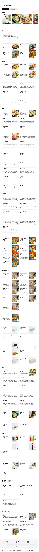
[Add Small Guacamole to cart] (35, 332)
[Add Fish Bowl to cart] (35, 397)
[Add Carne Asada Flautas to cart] (35, 76)
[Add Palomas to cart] (17, 475)
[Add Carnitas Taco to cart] (17, 131)
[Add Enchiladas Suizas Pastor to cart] (35, 293)
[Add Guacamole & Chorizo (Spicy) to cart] (17, 339)
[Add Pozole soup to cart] (20, 22)
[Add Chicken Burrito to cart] (17, 158)
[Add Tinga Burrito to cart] (17, 165)
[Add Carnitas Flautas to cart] (17, 76)
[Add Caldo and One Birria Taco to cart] (35, 49)
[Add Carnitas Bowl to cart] (35, 382)
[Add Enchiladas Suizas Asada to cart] (35, 285)
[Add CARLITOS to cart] (17, 505)
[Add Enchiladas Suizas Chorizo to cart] (17, 293)
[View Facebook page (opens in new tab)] (2, 550)
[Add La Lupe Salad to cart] (17, 37)
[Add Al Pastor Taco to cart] (17, 146)
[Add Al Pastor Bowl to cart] (35, 390)
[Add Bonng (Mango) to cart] (17, 456)
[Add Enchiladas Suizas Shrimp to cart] (17, 308)
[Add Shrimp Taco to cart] (35, 138)
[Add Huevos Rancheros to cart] (17, 518)
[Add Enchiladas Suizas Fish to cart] (35, 300)
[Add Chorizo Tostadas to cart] (17, 216)
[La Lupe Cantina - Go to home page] (3, 2)
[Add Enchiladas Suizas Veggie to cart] (17, 300)
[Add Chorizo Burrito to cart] (17, 181)
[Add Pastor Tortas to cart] (17, 96)
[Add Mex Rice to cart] (35, 347)
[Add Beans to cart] (17, 347)
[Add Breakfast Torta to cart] (35, 534)
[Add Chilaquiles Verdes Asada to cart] (35, 250)
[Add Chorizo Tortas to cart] (35, 103)
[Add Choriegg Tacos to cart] (17, 534)
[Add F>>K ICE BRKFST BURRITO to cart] (17, 490)
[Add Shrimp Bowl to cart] (17, 405)
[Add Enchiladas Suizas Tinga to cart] (35, 278)
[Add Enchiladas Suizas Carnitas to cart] (17, 285)
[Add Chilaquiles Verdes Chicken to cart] (35, 243)
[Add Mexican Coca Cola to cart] (35, 448)
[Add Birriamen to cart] (35, 417)
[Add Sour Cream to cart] (17, 332)
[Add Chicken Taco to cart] (17, 115)
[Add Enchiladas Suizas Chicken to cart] (17, 278)
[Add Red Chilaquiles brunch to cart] (17, 526)
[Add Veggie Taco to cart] (35, 115)
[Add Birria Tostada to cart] (17, 231)
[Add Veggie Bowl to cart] (35, 374)
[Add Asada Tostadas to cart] (35, 208)
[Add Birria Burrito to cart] (35, 188)
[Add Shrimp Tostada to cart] (35, 223)
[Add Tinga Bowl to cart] (17, 382)
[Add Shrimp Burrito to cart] (17, 188)
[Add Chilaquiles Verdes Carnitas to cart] (17, 250)
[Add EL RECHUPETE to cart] (35, 497)
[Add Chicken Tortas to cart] (17, 88)
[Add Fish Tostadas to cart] (17, 223)
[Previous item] (33, 12)
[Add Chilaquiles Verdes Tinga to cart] (17, 243)
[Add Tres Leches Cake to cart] (35, 429)
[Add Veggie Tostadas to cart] (35, 200)
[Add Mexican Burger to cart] (17, 320)
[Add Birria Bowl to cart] (35, 405)
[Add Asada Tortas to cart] (17, 103)
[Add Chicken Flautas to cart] (17, 69)
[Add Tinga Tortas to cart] (35, 88)
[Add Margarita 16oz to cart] (10, 22)
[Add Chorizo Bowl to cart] (17, 397)
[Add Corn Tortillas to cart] (17, 362)
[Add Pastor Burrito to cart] (35, 173)
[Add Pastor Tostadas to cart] (35, 216)
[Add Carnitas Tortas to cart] (35, 96)
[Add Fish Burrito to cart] (35, 181)
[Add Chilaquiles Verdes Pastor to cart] (35, 258)
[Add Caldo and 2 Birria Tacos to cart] (17, 57)
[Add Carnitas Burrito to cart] (35, 165)
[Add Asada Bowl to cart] (17, 390)
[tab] (6, 9)
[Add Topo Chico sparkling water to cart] (17, 448)
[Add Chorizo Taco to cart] (35, 131)
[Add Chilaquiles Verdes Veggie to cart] (17, 266)
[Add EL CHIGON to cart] (17, 497)
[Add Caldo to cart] (17, 49)
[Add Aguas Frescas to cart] (17, 441)
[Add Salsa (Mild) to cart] (35, 355)
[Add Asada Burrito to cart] (17, 173)
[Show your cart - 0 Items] (36, 2)
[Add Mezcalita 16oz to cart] (35, 468)
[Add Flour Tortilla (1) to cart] (35, 362)
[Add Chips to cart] (17, 355)
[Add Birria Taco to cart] (35, 146)
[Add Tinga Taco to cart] (35, 123)
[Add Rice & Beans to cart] (35, 339)
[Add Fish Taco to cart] (30, 22)
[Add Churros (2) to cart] (17, 429)
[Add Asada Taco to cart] (17, 123)
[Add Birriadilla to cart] (35, 57)
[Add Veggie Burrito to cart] (35, 158)
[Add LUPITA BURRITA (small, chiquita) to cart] (35, 490)
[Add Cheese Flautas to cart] (35, 69)
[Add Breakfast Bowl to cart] (35, 526)
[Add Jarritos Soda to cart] (35, 441)
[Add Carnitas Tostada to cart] (17, 208)
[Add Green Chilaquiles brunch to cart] (35, 518)
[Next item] (35, 12)
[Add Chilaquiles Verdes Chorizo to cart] (17, 258)
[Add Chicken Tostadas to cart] (17, 200)
